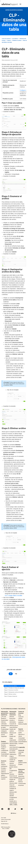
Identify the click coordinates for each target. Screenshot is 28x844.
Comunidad (21, 738)
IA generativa (4, 720)
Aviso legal (4, 756)
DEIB (19, 754)
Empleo (20, 760)
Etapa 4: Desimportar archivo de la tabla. (14, 692)
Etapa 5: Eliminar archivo (10, 694)
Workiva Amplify (22, 724)
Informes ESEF (13, 741)
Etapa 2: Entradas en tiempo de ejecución (14, 687)
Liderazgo (21, 752)
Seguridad (4, 736)
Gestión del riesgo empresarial (12, 738)
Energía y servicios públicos (3, 770)
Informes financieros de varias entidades (13, 776)
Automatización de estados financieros (13, 750)
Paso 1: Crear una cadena (10, 685)
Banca (3, 762)
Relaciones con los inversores (21, 771)
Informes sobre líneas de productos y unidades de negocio (13, 786)
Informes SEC (13, 792)
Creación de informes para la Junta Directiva (13, 725)
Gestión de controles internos (12, 761)
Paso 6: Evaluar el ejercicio (10, 696)
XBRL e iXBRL (13, 804)
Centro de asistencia (6, 38)
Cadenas (9, 40)
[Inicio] (9, 4)
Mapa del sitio (4, 821)
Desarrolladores (22, 741)
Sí (10, 674)
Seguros (3, 764)
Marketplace (4, 732)
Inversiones (4, 766)
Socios (3, 734)
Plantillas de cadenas (16, 40)
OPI (10, 768)
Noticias (20, 781)
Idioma (14, 813)
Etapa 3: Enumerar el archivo (11, 690)
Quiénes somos (22, 762)
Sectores (3, 761)
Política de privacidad (5, 819)
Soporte (20, 729)
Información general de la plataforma (4, 713)
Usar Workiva (15, 38)
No (16, 674)
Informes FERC (13, 743)
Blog (19, 715)
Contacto (20, 743)
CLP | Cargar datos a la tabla (13, 595)
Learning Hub (22, 739)
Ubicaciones (21, 755)
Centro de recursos (21, 712)
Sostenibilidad (5, 754)
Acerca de (21, 750)
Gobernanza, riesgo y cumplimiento (13, 756)
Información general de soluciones (12, 713)
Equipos (3, 741)
